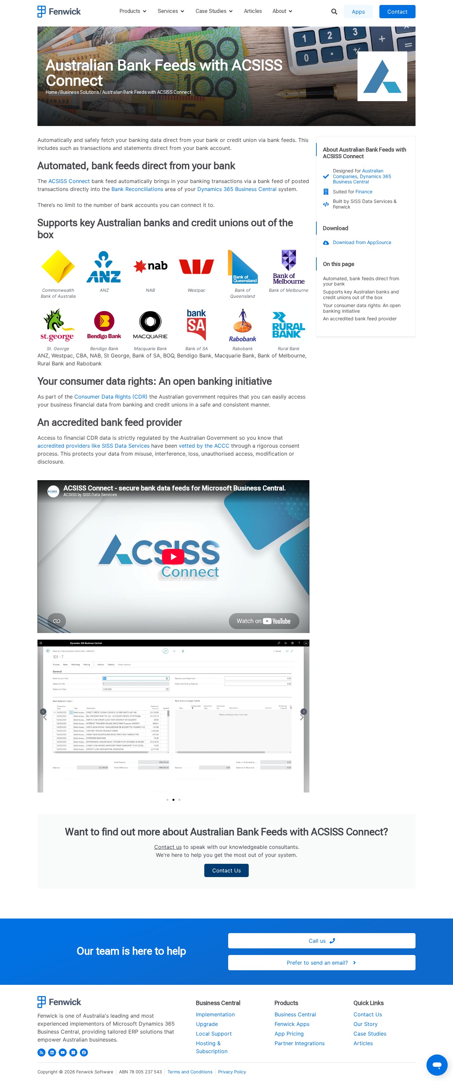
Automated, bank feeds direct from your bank (361, 281)
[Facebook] (84, 1052)
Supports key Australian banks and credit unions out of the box (361, 294)
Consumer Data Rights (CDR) (111, 396)
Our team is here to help (131, 951)
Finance (364, 191)
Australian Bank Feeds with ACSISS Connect (164, 72)
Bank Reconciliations (137, 189)
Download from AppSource (362, 242)
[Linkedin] (52, 1052)
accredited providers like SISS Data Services (93, 445)
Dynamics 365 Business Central (237, 189)
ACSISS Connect (69, 181)
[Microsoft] (73, 1052)
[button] (45, 717)
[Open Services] (182, 11)
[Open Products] (144, 11)
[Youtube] (63, 1052)
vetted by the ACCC (204, 445)
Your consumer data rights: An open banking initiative (362, 308)
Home (51, 92)
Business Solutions (79, 92)
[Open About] (290, 11)
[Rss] (41, 1052)
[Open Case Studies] (230, 11)
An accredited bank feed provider (360, 318)
